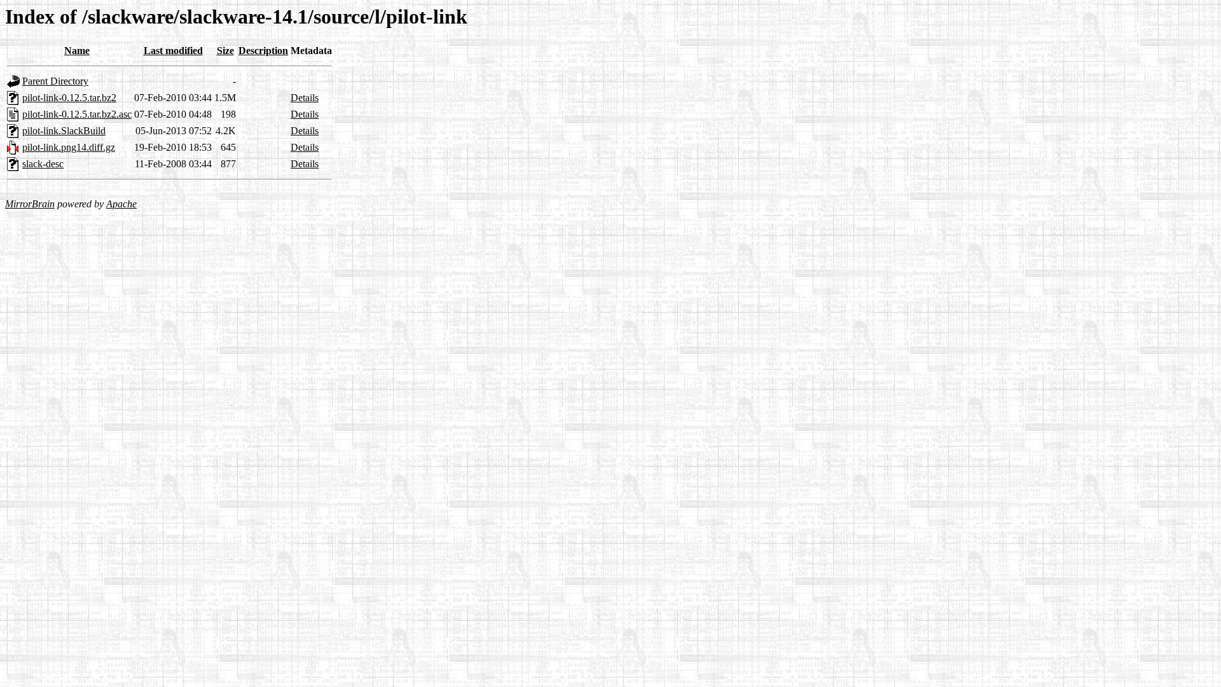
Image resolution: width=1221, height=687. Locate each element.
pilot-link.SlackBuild (64, 130)
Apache (121, 203)
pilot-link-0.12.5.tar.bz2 (69, 97)
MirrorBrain (30, 203)
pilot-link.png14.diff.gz (68, 147)
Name (77, 50)
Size (225, 50)
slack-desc (43, 163)
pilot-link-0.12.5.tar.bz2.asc (77, 114)
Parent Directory (55, 81)
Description (263, 50)
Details (305, 97)
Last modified (173, 50)
